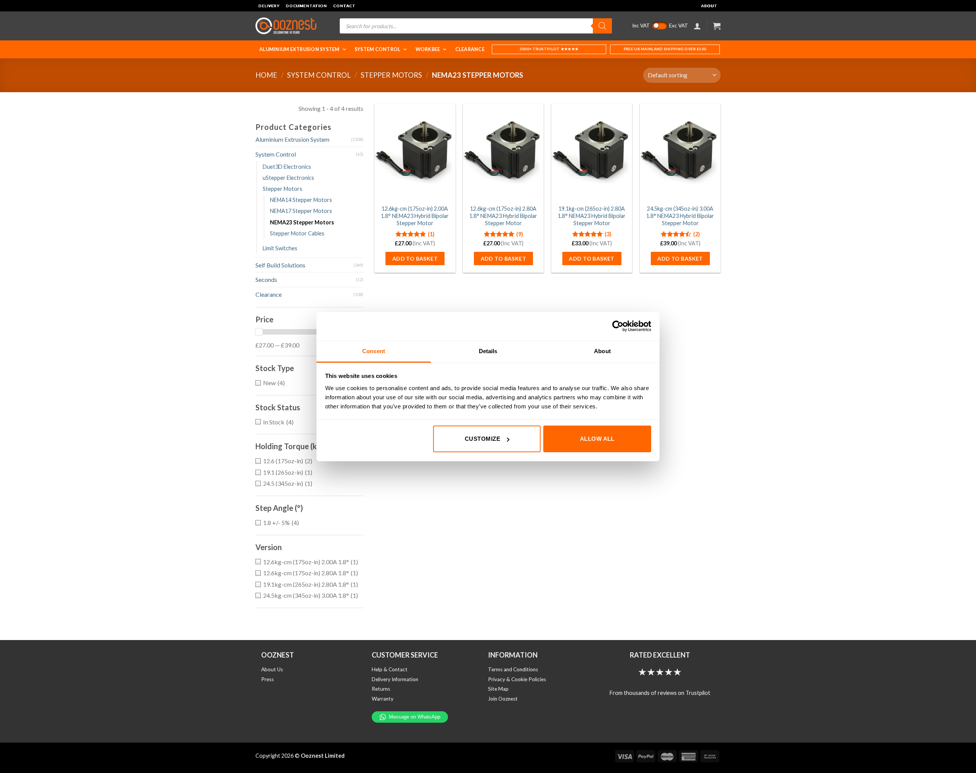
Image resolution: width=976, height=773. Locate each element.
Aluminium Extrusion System (299, 49)
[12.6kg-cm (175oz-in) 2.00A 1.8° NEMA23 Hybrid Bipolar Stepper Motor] (414, 152)
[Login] (697, 26)
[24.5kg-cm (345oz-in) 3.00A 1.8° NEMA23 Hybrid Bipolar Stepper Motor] (680, 152)
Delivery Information (395, 679)
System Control (378, 49)
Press (267, 679)
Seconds (266, 279)
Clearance (470, 49)
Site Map (498, 689)
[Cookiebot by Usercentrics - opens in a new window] (617, 326)
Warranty (382, 699)
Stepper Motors (391, 75)
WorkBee (428, 49)
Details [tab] (488, 351)
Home (266, 75)
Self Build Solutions (280, 265)
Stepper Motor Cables (297, 233)
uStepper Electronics (288, 177)
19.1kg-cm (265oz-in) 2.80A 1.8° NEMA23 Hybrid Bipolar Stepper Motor (592, 215)
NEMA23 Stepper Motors (302, 222)
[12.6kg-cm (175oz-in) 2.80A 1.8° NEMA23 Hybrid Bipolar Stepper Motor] (503, 152)
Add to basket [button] (415, 258)
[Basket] (717, 26)
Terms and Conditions (513, 669)
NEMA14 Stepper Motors (301, 200)
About (709, 5)
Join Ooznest (503, 699)
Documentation (306, 5)
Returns (381, 689)
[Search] (602, 26)
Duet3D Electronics (287, 166)
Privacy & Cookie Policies (517, 679)
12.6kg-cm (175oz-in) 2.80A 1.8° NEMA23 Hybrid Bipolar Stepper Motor (503, 215)
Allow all (597, 438)
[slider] (259, 332)
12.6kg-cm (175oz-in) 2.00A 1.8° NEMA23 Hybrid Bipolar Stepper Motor (415, 215)
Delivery (269, 5)
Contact (344, 5)
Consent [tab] (373, 351)
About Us (272, 669)
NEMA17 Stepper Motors (301, 211)
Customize (482, 438)
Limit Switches (280, 248)
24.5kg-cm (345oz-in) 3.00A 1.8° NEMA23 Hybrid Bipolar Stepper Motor (680, 215)
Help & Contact (390, 669)
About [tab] (602, 351)
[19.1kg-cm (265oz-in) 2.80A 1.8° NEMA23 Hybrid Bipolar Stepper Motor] (591, 152)
